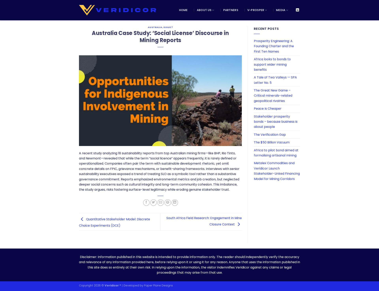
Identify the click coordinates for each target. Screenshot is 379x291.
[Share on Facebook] (146, 202)
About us (204, 10)
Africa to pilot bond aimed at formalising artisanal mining (276, 153)
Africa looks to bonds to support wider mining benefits (272, 64)
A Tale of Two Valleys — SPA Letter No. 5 (275, 80)
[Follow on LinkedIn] (297, 10)
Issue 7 (168, 27)
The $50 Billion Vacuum (272, 142)
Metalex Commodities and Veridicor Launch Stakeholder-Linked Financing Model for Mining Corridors (277, 171)
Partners (230, 10)
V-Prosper (255, 10)
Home (183, 10)
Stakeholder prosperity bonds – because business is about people (275, 121)
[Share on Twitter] (153, 202)
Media (280, 10)
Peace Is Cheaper (267, 108)
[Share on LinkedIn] (175, 202)
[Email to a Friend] (160, 202)
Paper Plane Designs (158, 285)
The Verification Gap (270, 134)
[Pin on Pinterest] (167, 202)
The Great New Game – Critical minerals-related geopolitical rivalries (273, 95)
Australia (155, 27)
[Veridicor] (118, 10)
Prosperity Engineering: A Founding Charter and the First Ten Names (274, 46)
